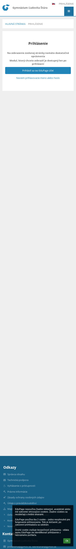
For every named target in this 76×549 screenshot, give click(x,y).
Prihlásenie (66, 3)
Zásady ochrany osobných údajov (25, 497)
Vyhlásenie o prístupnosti (21, 485)
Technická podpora (17, 480)
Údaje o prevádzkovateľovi (22, 503)
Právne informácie (17, 491)
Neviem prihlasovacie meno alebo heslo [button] (38, 78)
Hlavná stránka (15, 24)
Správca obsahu (16, 474)
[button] (69, 11)
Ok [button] (66, 541)
